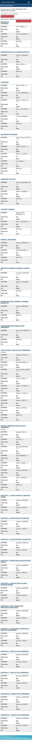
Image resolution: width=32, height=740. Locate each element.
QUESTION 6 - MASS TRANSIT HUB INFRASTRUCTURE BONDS (12, 606)
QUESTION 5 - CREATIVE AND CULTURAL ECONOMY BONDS (14, 584)
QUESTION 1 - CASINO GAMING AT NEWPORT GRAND (15, 496)
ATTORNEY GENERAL (8, 209)
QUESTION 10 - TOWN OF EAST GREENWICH (15, 694)
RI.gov (25, 737)
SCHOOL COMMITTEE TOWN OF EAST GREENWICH (13, 426)
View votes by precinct (7, 16)
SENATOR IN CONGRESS (5, 22)
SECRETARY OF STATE (8, 179)
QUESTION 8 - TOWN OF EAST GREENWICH (15, 651)
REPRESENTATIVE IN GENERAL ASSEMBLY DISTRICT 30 (15, 302)
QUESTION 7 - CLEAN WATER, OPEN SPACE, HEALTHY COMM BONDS (15, 629)
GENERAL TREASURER (8, 239)
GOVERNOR (5, 82)
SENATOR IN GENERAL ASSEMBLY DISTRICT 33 (15, 268)
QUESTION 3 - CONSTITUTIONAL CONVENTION (16, 539)
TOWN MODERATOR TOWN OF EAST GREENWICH (12, 326)
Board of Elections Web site (13, 737)
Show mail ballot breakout (23, 21)
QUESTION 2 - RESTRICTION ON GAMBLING (15, 518)
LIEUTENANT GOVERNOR (9, 134)
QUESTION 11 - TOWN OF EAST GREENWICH (15, 715)
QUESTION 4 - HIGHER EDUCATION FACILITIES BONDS (16, 561)
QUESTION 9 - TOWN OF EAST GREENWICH (15, 672)
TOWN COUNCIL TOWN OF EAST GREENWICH (15, 350)
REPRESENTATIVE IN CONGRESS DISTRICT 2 (15, 52)
